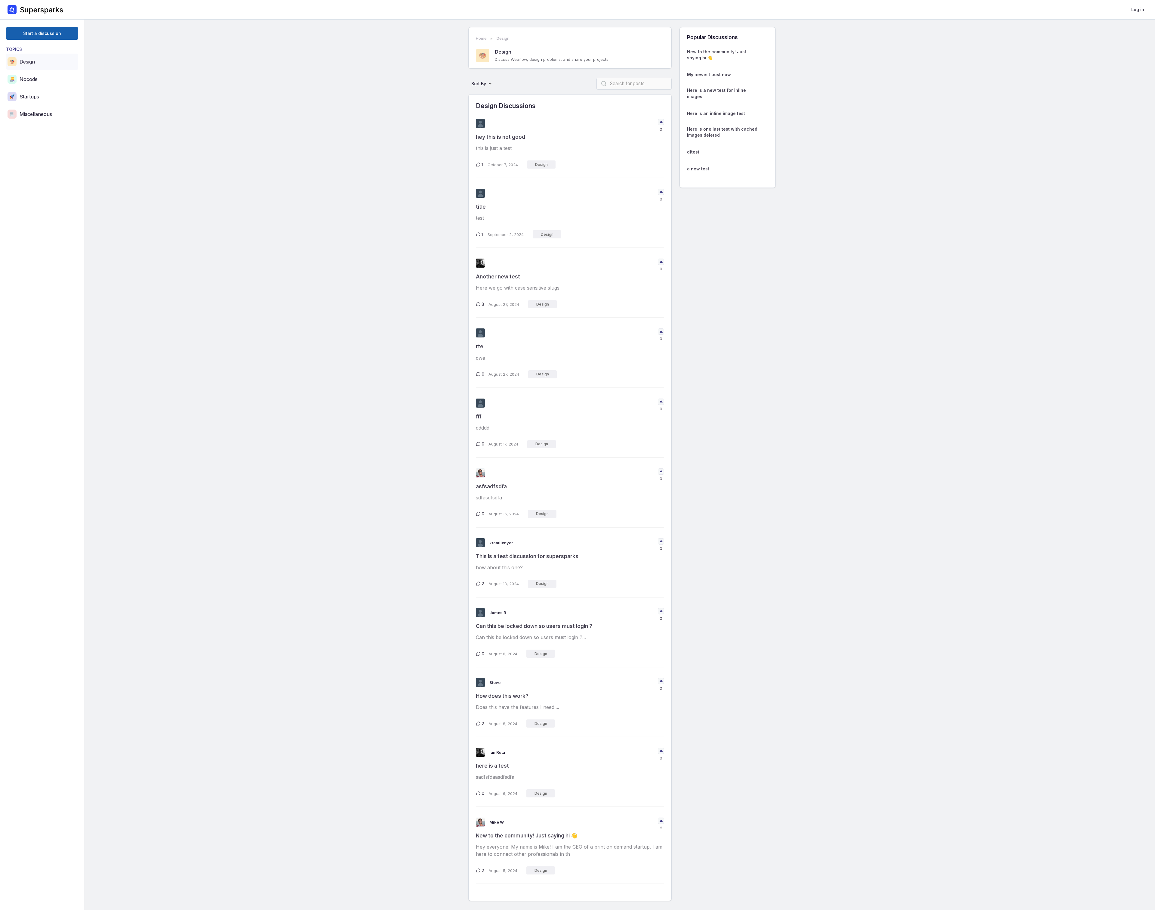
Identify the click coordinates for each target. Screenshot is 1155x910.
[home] (35, 9)
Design (503, 38)
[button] (483, 84)
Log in (1137, 9)
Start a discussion (42, 33)
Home (481, 38)
